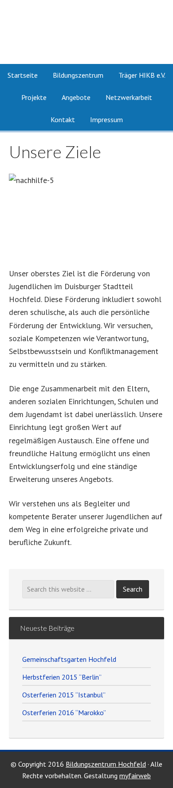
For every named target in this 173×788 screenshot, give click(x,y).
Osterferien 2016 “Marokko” (64, 712)
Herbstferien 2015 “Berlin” (62, 677)
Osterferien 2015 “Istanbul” (64, 694)
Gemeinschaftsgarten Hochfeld (69, 659)
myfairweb (135, 775)
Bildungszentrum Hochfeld (106, 764)
